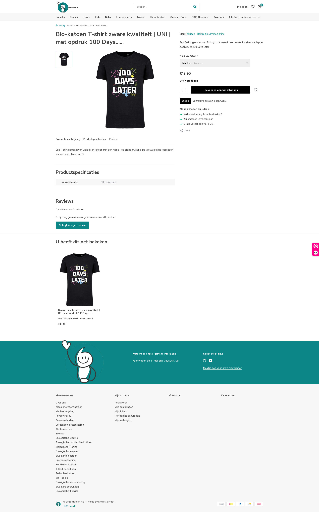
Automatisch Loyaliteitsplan (198, 119)
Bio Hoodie (62, 477)
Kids (97, 17)
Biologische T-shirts (66, 446)
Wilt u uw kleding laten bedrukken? (203, 114)
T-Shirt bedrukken (66, 469)
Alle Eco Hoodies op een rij (244, 17)
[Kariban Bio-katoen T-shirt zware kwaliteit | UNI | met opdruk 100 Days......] (79, 279)
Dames (74, 17)
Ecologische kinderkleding (70, 482)
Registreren (121, 402)
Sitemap (60, 433)
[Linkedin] (210, 361)
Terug (61, 25)
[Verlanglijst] (253, 6)
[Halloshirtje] (76, 6)
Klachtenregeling (65, 411)
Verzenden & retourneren (70, 424)
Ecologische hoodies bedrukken (74, 442)
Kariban (191, 33)
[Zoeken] (194, 6)
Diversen (218, 17)
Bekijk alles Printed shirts (210, 33)
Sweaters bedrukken (67, 486)
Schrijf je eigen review (72, 225)
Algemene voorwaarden (69, 406)
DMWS (102, 501)
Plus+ (111, 501)
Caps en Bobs (178, 17)
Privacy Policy (63, 415)
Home (70, 25)
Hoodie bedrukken (66, 464)
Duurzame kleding (66, 460)
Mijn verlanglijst (123, 420)
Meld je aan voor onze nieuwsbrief (222, 368)
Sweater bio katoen (66, 455)
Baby (108, 17)
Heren (86, 17)
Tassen (141, 17)
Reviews (113, 139)
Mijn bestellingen (124, 406)
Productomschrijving (68, 139)
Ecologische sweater (67, 451)
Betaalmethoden (65, 420)
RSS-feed (69, 506)
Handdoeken (157, 17)
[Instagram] (204, 361)
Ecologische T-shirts (67, 491)
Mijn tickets (121, 411)
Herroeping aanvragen (127, 415)
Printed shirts (124, 17)
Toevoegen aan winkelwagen (220, 90)
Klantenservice (64, 429)
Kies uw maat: (189, 55)
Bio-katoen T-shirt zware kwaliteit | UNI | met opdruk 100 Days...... (79, 312)
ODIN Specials (200, 17)
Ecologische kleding (67, 437)
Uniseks (60, 17)
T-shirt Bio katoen (65, 473)
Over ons (61, 402)
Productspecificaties (94, 139)
